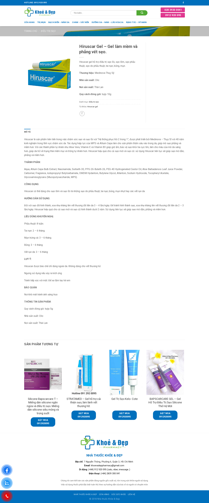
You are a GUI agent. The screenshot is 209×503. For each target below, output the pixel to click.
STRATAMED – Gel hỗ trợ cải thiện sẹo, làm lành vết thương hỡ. (84, 402)
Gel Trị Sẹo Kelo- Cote (124, 398)
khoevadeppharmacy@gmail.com (108, 465)
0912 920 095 (173, 15)
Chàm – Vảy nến (80, 22)
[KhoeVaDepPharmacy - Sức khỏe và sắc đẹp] (40, 12)
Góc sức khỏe (118, 494)
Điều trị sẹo (48, 31)
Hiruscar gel (92, 106)
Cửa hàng (29, 22)
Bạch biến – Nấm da (58, 22)
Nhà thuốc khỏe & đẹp (85, 494)
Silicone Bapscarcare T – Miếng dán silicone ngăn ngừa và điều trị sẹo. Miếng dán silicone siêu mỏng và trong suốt (43, 406)
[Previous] (24, 391)
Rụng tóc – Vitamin (136, 22)
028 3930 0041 (173, 9)
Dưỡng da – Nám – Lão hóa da (107, 22)
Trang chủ (30, 31)
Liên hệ (131, 494)
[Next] (184, 391)
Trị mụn (41, 22)
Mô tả (27, 132)
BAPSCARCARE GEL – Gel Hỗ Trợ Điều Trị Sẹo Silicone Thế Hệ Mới (165, 402)
